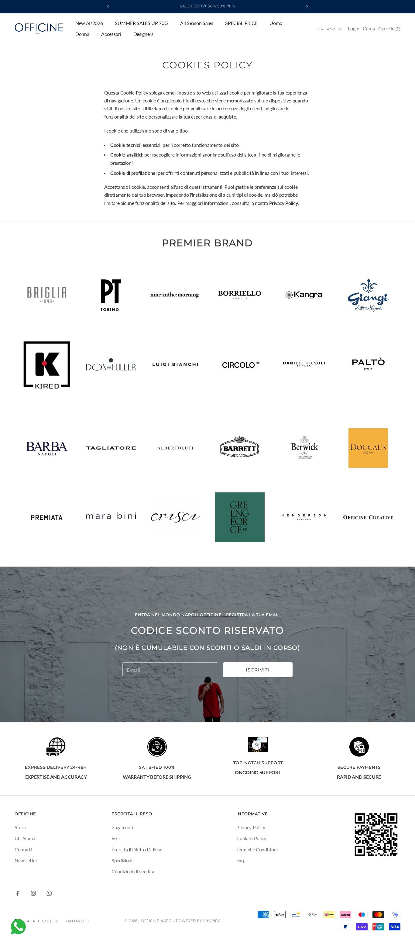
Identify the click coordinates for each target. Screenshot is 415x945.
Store (20, 827)
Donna (82, 34)
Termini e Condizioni (257, 849)
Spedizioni (121, 860)
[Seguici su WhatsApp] (49, 893)
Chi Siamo (25, 838)
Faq (240, 860)
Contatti (23, 849)
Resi (115, 838)
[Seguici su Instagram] (33, 893)
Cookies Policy (251, 838)
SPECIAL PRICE (241, 23)
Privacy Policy (250, 827)
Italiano (326, 29)
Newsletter (26, 860)
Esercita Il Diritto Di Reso (136, 849)
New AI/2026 (89, 23)
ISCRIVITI (258, 670)
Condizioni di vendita (132, 871)
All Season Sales (196, 23)
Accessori (111, 34)
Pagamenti (122, 827)
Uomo (275, 23)
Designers (143, 34)
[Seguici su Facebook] (18, 893)
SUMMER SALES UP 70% (141, 23)
